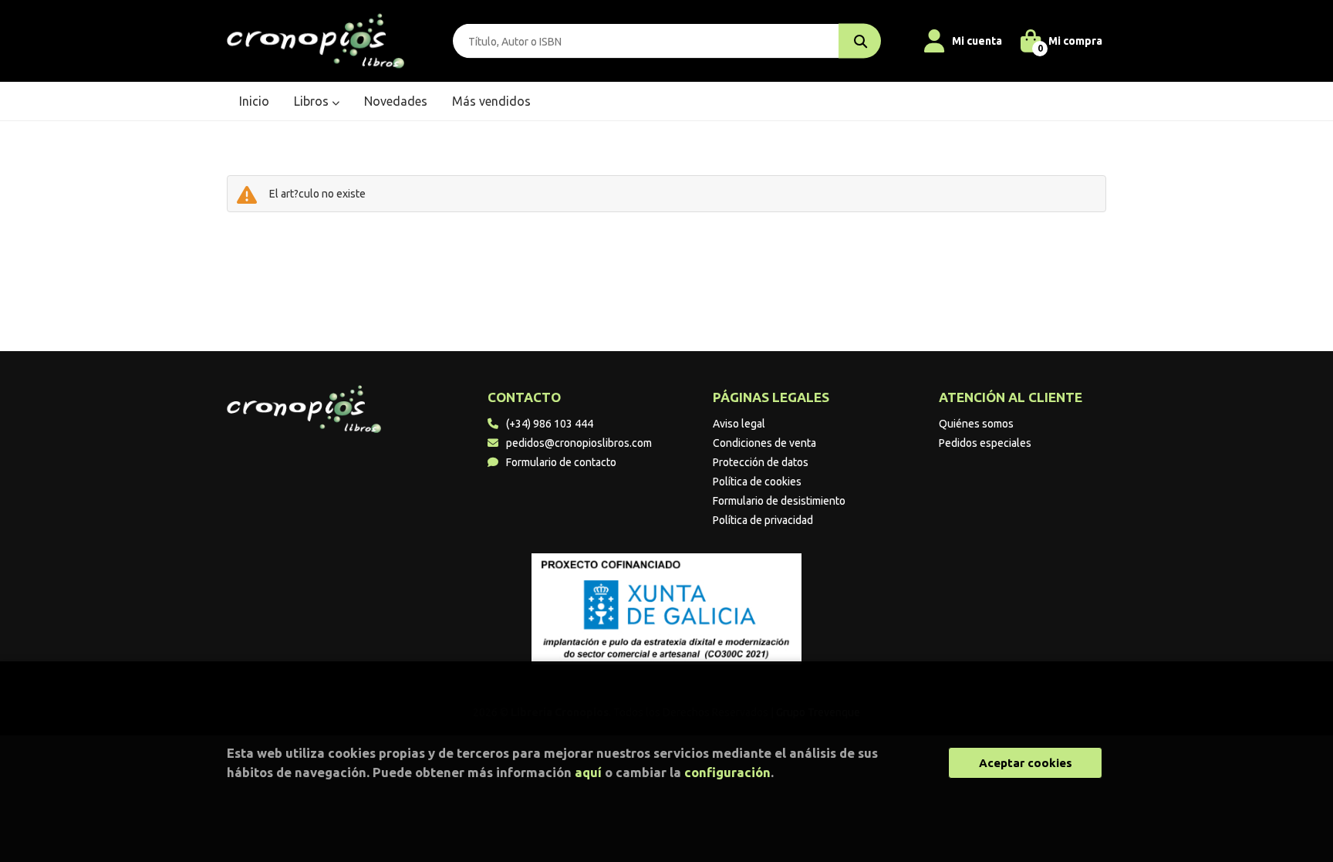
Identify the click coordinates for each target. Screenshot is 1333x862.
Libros (313, 101)
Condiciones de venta (764, 443)
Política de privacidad (763, 520)
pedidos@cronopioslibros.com (579, 443)
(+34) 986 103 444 (549, 423)
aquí (588, 772)
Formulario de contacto (561, 462)
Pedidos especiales (985, 443)
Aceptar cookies (1025, 762)
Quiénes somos (976, 423)
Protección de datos (760, 462)
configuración (727, 772)
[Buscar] (860, 41)
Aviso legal (739, 423)
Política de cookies (757, 481)
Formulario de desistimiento (779, 501)
